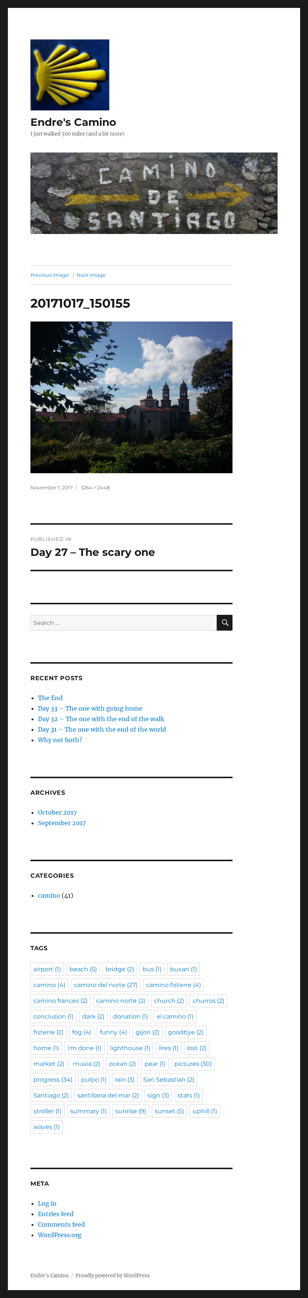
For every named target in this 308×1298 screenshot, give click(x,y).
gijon (147, 1032)
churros (208, 1000)
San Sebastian (168, 1079)
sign (158, 1095)
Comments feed (61, 1224)
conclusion (53, 1016)
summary (88, 1111)
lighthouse (130, 1048)
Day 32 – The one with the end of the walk (101, 719)
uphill (205, 1111)
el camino (175, 1016)
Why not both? (60, 740)
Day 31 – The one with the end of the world (102, 729)
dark (93, 1016)
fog (81, 1032)
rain (124, 1079)
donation (130, 1016)
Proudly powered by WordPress (112, 1275)
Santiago (51, 1095)
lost (197, 1048)
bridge (120, 969)
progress (52, 1079)
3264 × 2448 (95, 487)
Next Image (91, 275)
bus (152, 969)
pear (155, 1063)
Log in (47, 1203)
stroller (47, 1111)
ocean (122, 1063)
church (169, 1000)
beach (83, 969)
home (46, 1048)
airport (47, 969)
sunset (169, 1111)
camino (49, 895)
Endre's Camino (73, 122)
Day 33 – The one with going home (90, 708)
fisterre (48, 1032)
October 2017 (57, 812)
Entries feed (56, 1214)
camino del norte (105, 985)
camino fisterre (173, 985)
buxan (183, 969)
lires (168, 1048)
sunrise (130, 1111)
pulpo (93, 1079)
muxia (86, 1063)
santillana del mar (108, 1095)
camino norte (120, 1000)
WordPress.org (60, 1235)
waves (46, 1126)
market (48, 1063)
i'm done (84, 1048)
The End (50, 698)
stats (189, 1095)
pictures (193, 1063)
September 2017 (62, 823)
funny (113, 1032)
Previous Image (49, 275)
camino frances (60, 1000)
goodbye (186, 1032)
